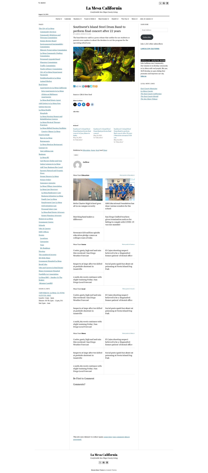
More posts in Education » (127, 175)
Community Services (48, 32)
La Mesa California (104, 8)
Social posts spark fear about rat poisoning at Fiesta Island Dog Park (119, 266)
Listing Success (45, 106)
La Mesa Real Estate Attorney (52, 212)
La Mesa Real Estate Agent (50, 100)
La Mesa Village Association (51, 186)
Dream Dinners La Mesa (49, 176)
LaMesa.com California (150, 49)
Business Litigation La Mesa (52, 196)
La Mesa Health (45, 110)
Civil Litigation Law (48, 206)
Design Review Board (48, 41)
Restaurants (45, 141)
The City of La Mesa (46, 28)
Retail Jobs (43, 264)
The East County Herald (149, 96)
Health (114, 19)
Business (77, 19)
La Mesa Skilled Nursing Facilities (53, 128)
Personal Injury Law (49, 209)
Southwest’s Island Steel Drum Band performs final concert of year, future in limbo (82, 132)
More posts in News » (128, 333)
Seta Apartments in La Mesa (52, 91)
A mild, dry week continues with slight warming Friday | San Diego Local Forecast (87, 279)
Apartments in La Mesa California (53, 88)
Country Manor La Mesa (50, 131)
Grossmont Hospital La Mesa (50, 261)
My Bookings (45, 248)
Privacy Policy (45, 179)
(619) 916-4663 (45, 295)
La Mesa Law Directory (49, 189)
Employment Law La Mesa (51, 202)
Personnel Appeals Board (50, 59)
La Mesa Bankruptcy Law (51, 192)
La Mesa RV (44, 157)
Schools (42, 225)
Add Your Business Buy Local (51, 167)
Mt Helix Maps (44, 258)
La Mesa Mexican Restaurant (51, 144)
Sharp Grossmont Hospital (49, 271)
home (93, 150)
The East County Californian (151, 94)
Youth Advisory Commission (51, 69)
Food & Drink (89, 19)
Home (58, 19)
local (97, 150)
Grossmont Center (46, 222)
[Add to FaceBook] (74, 86)
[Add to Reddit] (88, 86)
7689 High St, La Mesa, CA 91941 (52, 293)
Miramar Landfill (45, 283)
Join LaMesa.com (46, 151)
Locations (44, 238)
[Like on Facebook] (79, 86)
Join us (143, 76)
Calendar (68, 19)
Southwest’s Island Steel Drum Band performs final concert (102, 131)
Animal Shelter (46, 81)
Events (41, 235)
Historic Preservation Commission (53, 50)
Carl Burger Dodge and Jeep (51, 161)
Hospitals (44, 113)
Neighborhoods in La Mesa (50, 78)
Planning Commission (48, 62)
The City (124, 19)
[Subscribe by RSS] (96, 86)
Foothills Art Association (48, 274)
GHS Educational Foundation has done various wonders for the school (119, 206)
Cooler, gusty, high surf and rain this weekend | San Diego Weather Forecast (87, 253)
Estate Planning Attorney (51, 215)
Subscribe (147, 37)
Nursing (42, 251)
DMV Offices (44, 232)
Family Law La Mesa (49, 199)
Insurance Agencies (47, 183)
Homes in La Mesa (46, 219)
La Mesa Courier (147, 91)
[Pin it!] (86, 86)
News (134, 19)
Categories (44, 241)
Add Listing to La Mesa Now (50, 103)
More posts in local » (129, 289)
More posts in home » (128, 244)
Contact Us (43, 148)
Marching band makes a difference (83, 218)
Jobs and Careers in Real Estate (51, 267)
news (76, 155)
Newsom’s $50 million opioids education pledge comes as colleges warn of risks (86, 235)
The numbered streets (47, 254)
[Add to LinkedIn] (83, 86)
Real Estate (102, 19)
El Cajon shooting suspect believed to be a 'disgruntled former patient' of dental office (118, 253)
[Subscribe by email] (94, 86)
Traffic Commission (47, 65)
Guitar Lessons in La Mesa (50, 164)
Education (86, 150)
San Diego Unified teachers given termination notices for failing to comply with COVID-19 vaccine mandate (119, 220)
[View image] (104, 81)
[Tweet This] (91, 86)
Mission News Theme (97, 470)
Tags (42, 245)
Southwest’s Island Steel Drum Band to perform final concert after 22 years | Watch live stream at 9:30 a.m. (123, 133)
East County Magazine (149, 88)
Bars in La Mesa (46, 138)
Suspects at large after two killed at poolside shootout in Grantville (87, 266)
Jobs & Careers (145, 19)
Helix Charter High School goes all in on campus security (87, 204)
